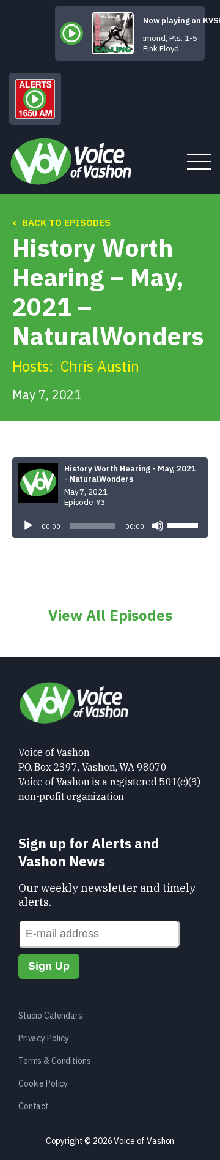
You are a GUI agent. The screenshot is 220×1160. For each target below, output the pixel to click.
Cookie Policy (43, 1083)
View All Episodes (110, 615)
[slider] (184, 525)
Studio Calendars (50, 1015)
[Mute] (158, 526)
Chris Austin (100, 366)
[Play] (28, 526)
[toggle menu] (199, 162)
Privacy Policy (43, 1038)
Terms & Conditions (54, 1060)
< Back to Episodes (61, 222)
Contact (33, 1106)
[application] (110, 526)
